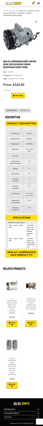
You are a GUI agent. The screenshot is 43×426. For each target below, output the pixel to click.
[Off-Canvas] (38, 3)
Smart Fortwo (19, 79)
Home (5, 11)
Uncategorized (14, 11)
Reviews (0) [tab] (24, 110)
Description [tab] (11, 110)
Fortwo (10, 79)
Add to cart (19, 96)
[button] (36, 22)
